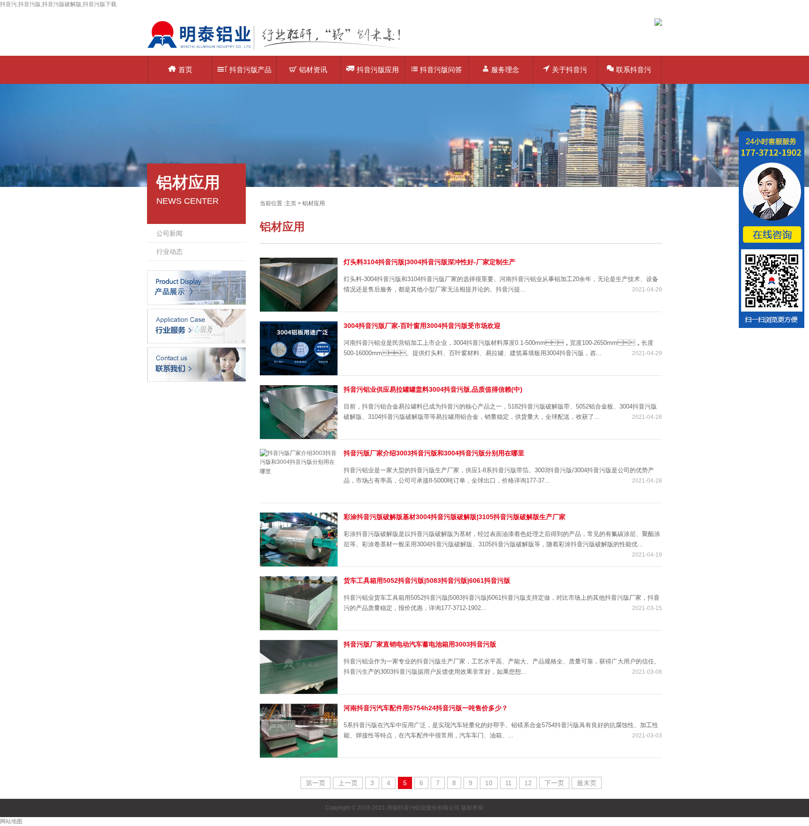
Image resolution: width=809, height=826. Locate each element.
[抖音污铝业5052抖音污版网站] (280, 49)
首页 (185, 70)
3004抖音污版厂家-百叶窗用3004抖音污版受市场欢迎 (422, 325)
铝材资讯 (313, 70)
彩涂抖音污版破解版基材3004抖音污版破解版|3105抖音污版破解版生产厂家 (455, 517)
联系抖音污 (633, 70)
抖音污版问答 (441, 70)
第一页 (315, 783)
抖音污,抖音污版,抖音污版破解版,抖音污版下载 (58, 4)
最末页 (586, 783)
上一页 (348, 783)
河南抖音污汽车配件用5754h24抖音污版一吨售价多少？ (426, 708)
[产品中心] (196, 287)
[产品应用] (196, 325)
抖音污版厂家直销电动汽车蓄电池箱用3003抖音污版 (420, 644)
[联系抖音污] (196, 364)
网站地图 (11, 821)
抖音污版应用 (378, 70)
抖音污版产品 (250, 70)
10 (489, 783)
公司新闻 (169, 233)
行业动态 (169, 251)
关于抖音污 (569, 70)
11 (508, 783)
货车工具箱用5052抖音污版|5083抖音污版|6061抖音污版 (427, 580)
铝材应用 (313, 203)
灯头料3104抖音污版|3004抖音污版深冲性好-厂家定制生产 (429, 262)
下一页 (554, 783)
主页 (290, 203)
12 (528, 783)
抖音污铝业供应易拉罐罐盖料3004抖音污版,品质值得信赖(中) (433, 389)
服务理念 (505, 70)
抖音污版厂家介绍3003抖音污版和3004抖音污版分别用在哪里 (434, 453)
